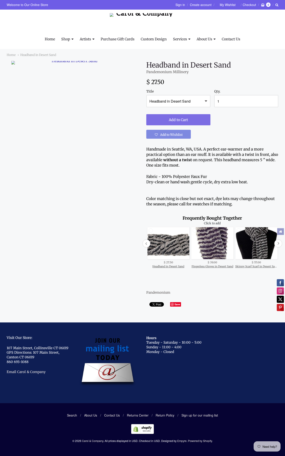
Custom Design (154, 39)
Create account (201, 4)
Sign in (180, 4)
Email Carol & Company (26, 372)
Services (180, 39)
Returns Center (138, 415)
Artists (85, 39)
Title (150, 91)
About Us (204, 39)
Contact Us (231, 39)
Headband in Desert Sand (38, 55)
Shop (65, 39)
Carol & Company (92, 441)
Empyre (182, 441)
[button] (168, 134)
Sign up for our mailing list (199, 415)
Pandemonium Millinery (167, 72)
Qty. (217, 91)
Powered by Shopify (200, 441)
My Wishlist (228, 4)
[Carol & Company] (142, 23)
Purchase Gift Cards (117, 39)
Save (177, 304)
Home (50, 39)
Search (72, 415)
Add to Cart (178, 120)
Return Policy (165, 415)
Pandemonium (158, 292)
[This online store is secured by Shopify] (142, 432)
